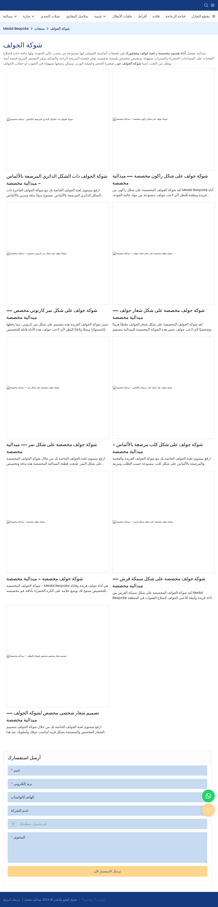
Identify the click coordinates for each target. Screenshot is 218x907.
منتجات (39, 28)
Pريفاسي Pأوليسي (94, 899)
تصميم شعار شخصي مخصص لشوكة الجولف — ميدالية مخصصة (52, 716)
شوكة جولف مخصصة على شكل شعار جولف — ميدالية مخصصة (158, 313)
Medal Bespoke (16, 28)
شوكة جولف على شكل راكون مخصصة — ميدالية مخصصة (160, 179)
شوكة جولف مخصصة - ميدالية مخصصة (44, 578)
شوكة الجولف (60, 28)
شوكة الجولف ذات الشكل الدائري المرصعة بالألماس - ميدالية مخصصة (56, 179)
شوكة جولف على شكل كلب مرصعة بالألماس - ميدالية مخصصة (157, 448)
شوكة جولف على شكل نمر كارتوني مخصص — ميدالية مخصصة (51, 313)
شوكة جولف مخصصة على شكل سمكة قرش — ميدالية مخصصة (158, 582)
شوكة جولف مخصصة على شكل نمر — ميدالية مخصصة (51, 448)
